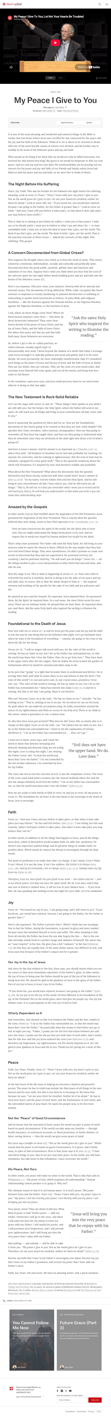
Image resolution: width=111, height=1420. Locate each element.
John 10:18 (24, 872)
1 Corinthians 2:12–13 (86, 521)
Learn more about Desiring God (28, 1397)
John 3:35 (66, 868)
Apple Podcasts (67, 122)
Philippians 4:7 (16, 1179)
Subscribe (95, 1400)
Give (99, 1411)
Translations (70, 1411)
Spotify (89, 122)
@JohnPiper (25, 1283)
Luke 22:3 (78, 687)
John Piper (13, 1283)
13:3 (74, 868)
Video (50, 78)
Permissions (81, 1411)
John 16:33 (84, 1151)
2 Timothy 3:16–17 (86, 449)
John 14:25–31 (49, 110)
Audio (60, 78)
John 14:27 (92, 1251)
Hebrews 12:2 (79, 1039)
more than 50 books (43, 1290)
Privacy (91, 1411)
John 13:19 (67, 823)
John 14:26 (14, 479)
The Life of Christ (70, 110)
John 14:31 (75, 785)
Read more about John (19, 1293)
